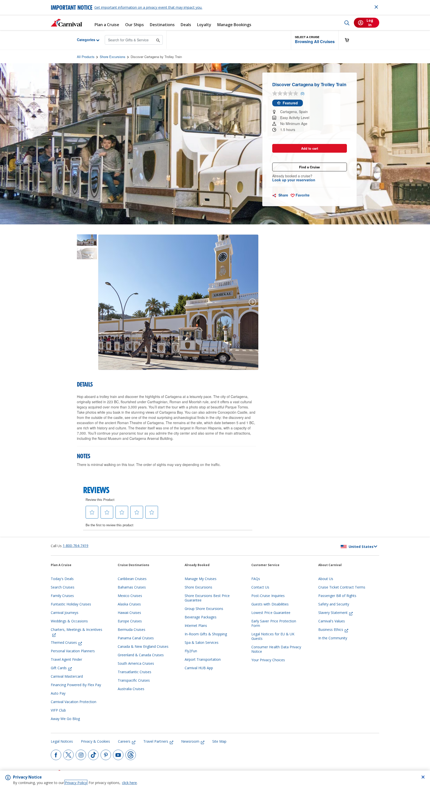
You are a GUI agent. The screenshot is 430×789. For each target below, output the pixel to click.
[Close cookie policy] (423, 777)
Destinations (162, 24)
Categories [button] (82, 39)
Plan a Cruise (107, 24)
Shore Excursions (112, 56)
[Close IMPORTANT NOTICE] (376, 7)
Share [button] (282, 195)
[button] (315, 40)
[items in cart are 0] (349, 40)
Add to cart (309, 148)
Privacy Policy (76, 782)
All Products (86, 56)
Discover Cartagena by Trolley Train (156, 56)
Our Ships (134, 24)
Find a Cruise (309, 167)
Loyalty (204, 24)
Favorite (302, 195)
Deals (186, 24)
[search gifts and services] (158, 40)
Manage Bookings (234, 24)
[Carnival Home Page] (67, 23)
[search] (347, 22)
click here (129, 782)
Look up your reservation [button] (293, 179)
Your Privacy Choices (268, 660)
